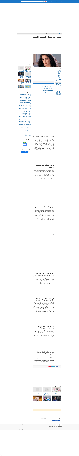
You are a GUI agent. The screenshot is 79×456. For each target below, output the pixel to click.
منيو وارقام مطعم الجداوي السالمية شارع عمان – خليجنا (58, 77)
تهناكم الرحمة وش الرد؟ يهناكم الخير (58, 80)
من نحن (22, 427)
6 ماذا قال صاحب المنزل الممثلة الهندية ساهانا (45, 94)
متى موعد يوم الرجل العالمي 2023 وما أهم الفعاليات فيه (25, 122)
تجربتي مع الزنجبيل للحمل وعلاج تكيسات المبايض (25, 125)
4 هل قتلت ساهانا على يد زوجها (48, 90)
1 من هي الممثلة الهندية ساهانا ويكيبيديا (46, 85)
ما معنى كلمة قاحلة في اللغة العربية (25, 119)
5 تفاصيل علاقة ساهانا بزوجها (48, 92)
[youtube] (56, 425)
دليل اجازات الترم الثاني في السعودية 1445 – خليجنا (58, 88)
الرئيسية (60, 33)
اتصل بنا (21, 426)
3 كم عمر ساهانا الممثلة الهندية (48, 88)
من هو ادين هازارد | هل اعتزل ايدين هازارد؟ (58, 84)
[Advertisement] (39, 12)
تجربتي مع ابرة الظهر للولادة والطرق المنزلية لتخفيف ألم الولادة (25, 131)
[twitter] (59, 425)
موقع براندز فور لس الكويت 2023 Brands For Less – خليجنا (26, 114)
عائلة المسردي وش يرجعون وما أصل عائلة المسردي (58, 72)
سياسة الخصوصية (20, 428)
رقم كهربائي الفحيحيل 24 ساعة (26, 111)
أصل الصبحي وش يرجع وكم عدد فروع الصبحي (25, 117)
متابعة (24, 152)
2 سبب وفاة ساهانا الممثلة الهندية (47, 86)
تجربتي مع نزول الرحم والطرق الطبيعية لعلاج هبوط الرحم (25, 128)
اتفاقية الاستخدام (20, 429)
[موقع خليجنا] (59, 1)
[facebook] (61, 425)
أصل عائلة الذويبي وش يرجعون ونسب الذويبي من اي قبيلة (25, 134)
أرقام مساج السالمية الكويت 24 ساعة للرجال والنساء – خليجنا (58, 93)
